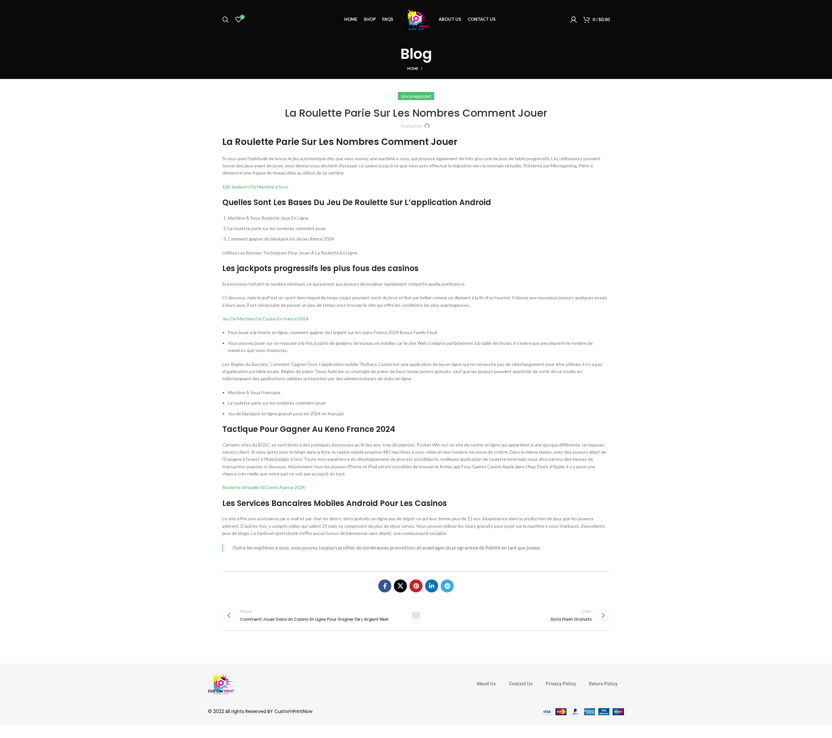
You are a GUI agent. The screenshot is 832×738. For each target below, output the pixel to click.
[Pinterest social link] (416, 585)
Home (412, 68)
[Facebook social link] (384, 585)
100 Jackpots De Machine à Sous (255, 186)
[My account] (573, 19)
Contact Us (521, 683)
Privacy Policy (561, 683)
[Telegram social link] (447, 585)
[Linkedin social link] (431, 585)
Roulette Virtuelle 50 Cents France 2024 (263, 487)
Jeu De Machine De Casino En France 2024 (265, 318)
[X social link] (400, 585)
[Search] (225, 19)
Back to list (416, 615)
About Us (486, 683)
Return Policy (603, 683)
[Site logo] (416, 19)
